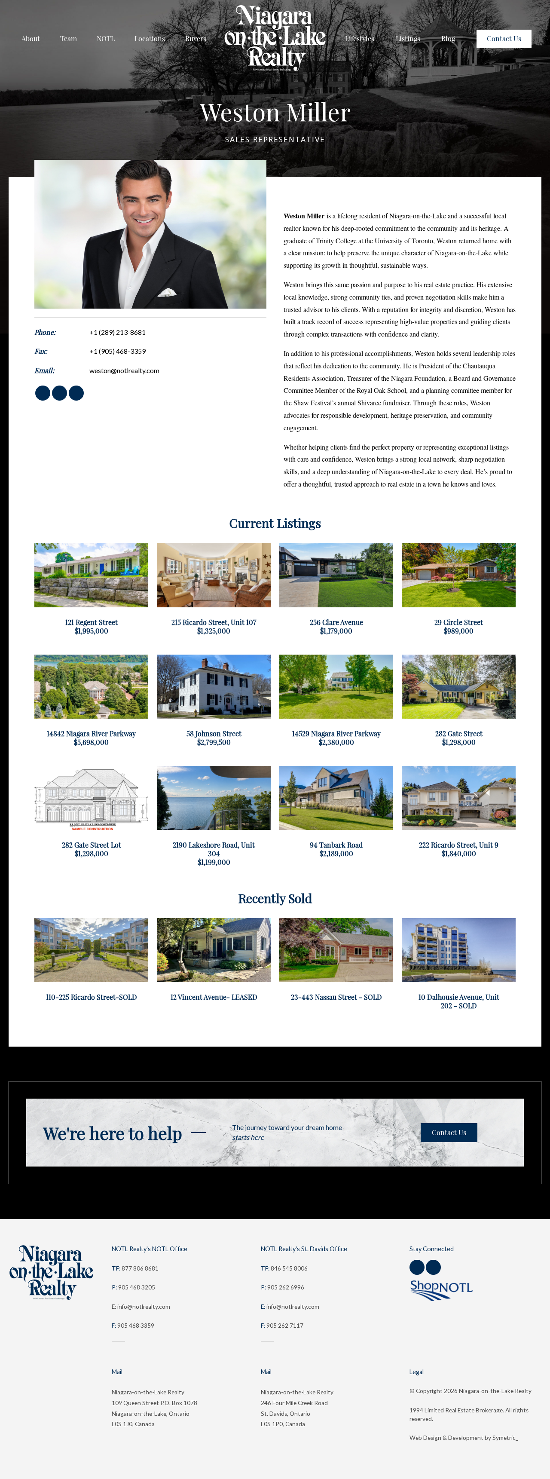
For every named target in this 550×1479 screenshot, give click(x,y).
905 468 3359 (133, 1325)
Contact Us (449, 1132)
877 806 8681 (135, 1268)
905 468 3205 (133, 1287)
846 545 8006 (284, 1268)
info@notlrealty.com (290, 1306)
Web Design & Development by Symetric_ (463, 1437)
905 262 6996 (282, 1287)
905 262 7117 (282, 1325)
